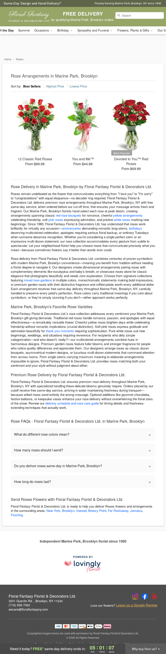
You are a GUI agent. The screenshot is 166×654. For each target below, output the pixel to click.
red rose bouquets (68, 215)
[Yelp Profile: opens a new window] (154, 596)
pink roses (55, 219)
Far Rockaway (118, 510)
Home (7, 59)
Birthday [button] (63, 30)
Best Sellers (32, 86)
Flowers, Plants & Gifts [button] (133, 30)
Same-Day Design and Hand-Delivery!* (33, 3)
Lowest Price (78, 86)
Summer (24, 30)
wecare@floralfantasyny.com (28, 609)
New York (53, 510)
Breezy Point (97, 510)
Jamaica (136, 510)
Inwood (81, 510)
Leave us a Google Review (136, 605)
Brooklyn (68, 510)
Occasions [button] (42, 30)
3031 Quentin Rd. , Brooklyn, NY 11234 (36, 601)
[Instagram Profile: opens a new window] (135, 596)
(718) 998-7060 (19, 605)
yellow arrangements (127, 215)
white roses (122, 219)
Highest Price (55, 86)
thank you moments (60, 331)
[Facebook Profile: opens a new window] (145, 596)
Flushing (17, 515)
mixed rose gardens (38, 280)
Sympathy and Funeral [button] (93, 30)
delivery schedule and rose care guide (72, 403)
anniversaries (71, 228)
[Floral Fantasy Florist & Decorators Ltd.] (28, 16)
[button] (155, 635)
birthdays (135, 228)
